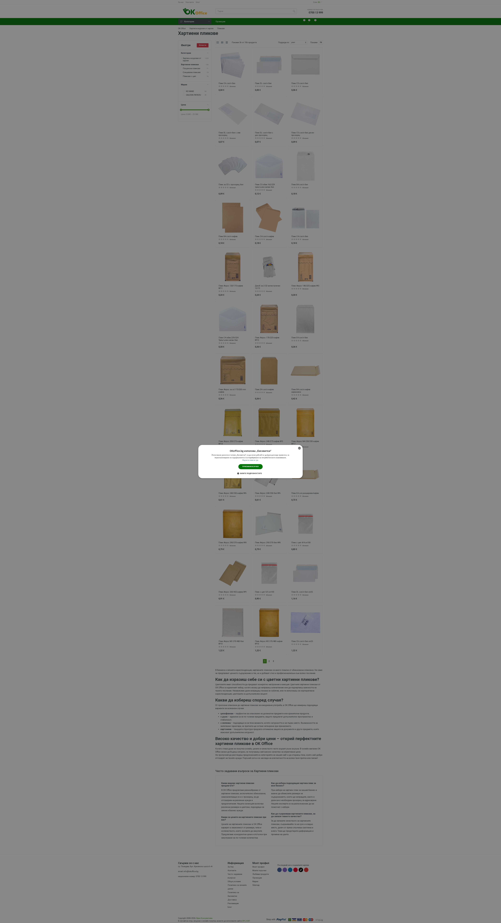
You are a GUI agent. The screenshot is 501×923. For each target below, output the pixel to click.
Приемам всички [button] (250, 466)
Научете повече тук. (250, 460)
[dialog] (250, 461)
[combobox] (299, 448)
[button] (250, 473)
